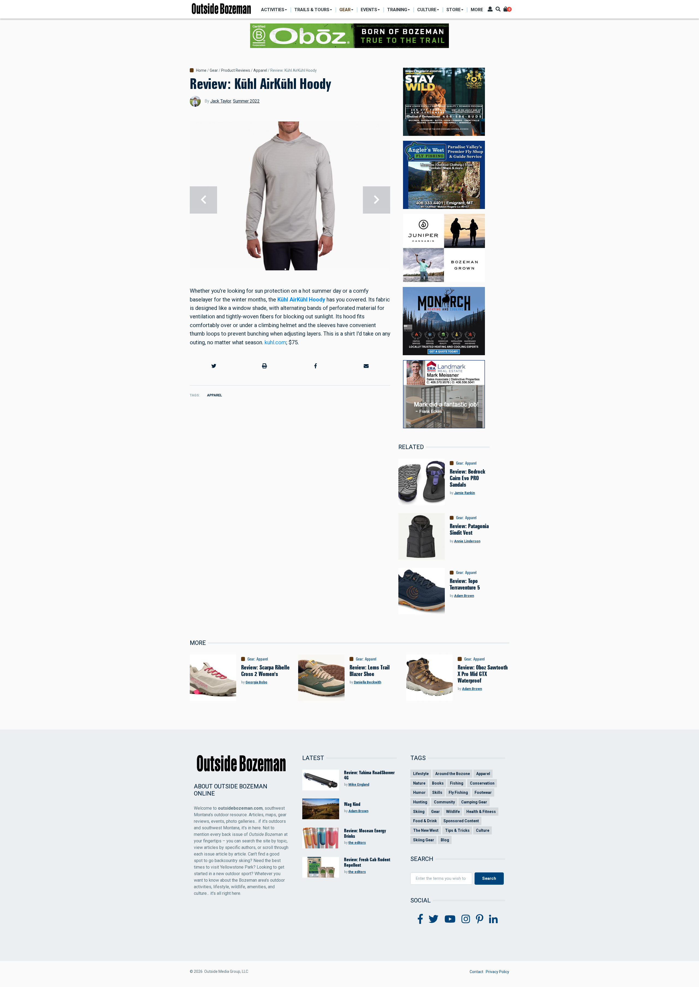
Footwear (483, 792)
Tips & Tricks (457, 830)
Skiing (419, 811)
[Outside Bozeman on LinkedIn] (493, 919)
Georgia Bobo (256, 682)
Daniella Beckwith (367, 682)
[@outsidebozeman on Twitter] (434, 919)
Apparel (260, 70)
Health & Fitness (481, 811)
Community (444, 802)
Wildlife (453, 811)
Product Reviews (235, 70)
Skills (437, 792)
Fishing (456, 783)
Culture (482, 830)
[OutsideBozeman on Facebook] (420, 919)
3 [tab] (294, 269)
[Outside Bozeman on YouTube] (450, 919)
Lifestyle (421, 773)
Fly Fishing (458, 792)
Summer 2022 (246, 101)
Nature (419, 783)
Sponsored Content (461, 821)
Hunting (420, 802)
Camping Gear (474, 802)
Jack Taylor (220, 101)
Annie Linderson (467, 541)
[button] (214, 365)
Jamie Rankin (464, 493)
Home (201, 70)
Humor (419, 792)
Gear (214, 70)
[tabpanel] (290, 200)
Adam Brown (464, 596)
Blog (445, 840)
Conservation (482, 783)
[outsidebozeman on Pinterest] (479, 919)
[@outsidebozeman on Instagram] (465, 919)
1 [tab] (285, 269)
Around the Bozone (452, 773)
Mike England (358, 784)
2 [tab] (290, 269)
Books (438, 783)
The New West (426, 830)
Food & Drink (425, 821)
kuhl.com (275, 342)
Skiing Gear (423, 840)
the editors (357, 843)
